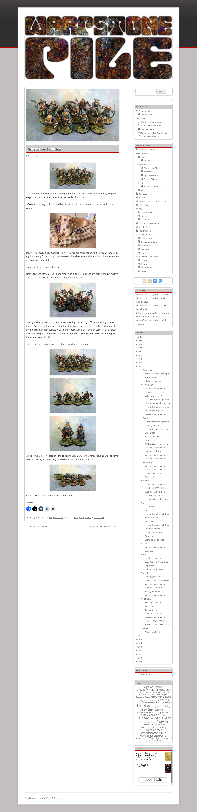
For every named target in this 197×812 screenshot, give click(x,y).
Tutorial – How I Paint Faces (105, 526)
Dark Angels (161, 694)
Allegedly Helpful (147, 689)
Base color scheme (153, 613)
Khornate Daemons (153, 709)
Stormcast (145, 724)
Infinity (166, 706)
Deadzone (140, 697)
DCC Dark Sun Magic (154, 495)
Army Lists (165, 689)
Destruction (156, 696)
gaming (163, 699)
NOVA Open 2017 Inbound (157, 484)
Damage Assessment (154, 392)
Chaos (152, 694)
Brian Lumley (142, 767)
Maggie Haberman (144, 759)
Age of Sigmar (153, 687)
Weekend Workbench (155, 388)
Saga (141, 722)
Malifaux (166, 712)
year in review (153, 740)
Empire (167, 696)
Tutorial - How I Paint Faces (157, 624)
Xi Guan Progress (153, 381)
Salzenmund (150, 722)
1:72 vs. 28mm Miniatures (156, 443)
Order (160, 715)
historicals (167, 702)
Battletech (167, 692)
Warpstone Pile (56, 517)
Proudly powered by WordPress (38, 798)
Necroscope (142, 764)
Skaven (162, 721)
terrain (164, 724)
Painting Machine (153, 576)
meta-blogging (148, 715)
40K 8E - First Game (153, 469)
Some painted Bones (154, 539)
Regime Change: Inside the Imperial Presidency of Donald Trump (149, 755)
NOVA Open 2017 (153, 473)
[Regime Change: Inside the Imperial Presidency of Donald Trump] (168, 760)
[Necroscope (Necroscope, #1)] (168, 771)
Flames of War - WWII (154, 621)
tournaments (150, 727)
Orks (165, 715)
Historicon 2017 (152, 506)
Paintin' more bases (154, 569)
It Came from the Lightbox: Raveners (152, 294)
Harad (159, 702)
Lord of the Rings (154, 712)
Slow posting (151, 477)
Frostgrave (79, 517)
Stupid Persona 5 (153, 558)
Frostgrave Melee (153, 591)
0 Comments (32, 156)
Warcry (163, 727)
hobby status (156, 707)
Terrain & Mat (151, 609)
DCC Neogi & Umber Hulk (156, 499)
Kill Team (142, 712)
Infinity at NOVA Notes (155, 488)
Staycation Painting (154, 632)
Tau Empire (155, 724)
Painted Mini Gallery (153, 718)
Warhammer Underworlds (153, 735)
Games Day (152, 700)
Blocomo (57, 798)
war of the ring (142, 738)
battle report (157, 692)
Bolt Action (144, 694)
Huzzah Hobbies (148, 674)
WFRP (169, 738)
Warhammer (153, 730)
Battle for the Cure (143, 692)
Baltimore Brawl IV (153, 395)
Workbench (150, 521)
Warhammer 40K (153, 733)
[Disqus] (73, 567)
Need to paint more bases (157, 580)
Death (147, 697)
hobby (88, 517)
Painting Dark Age (153, 451)
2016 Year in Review (36, 526)
